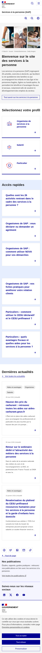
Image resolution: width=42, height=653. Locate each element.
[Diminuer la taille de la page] (32, 18)
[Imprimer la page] (38, 18)
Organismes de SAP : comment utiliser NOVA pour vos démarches (19, 251)
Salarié (20, 145)
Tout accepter (21, 636)
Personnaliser (21, 649)
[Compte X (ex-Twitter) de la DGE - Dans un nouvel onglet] (10, 595)
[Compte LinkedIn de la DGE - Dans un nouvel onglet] (4, 595)
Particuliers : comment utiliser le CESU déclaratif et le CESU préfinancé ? (20, 315)
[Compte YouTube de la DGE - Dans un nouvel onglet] (23, 595)
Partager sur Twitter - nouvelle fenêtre (10, 550)
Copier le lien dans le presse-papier (30, 550)
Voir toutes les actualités (14, 376)
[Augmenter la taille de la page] (25, 18)
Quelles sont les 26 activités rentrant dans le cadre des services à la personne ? (19, 200)
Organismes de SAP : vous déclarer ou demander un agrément (21, 226)
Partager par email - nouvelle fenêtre (23, 550)
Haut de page (10, 556)
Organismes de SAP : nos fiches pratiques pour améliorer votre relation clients (20, 288)
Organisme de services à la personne (24, 124)
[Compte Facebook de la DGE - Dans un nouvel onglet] (17, 595)
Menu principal (38, 3)
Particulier (22, 163)
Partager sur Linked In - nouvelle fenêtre (17, 550)
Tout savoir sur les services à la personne (21, 97)
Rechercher (32, 3)
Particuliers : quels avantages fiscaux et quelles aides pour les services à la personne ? (19, 342)
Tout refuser (21, 642)
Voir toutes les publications (13, 576)
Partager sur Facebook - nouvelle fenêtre (4, 550)
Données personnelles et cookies (16, 627)
